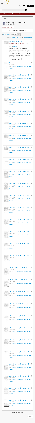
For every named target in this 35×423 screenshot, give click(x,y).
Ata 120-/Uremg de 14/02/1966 (19, 256)
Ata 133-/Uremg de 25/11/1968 (19, 99)
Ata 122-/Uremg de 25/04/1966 (19, 231)
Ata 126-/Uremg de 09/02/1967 (19, 183)
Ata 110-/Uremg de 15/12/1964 (19, 400)
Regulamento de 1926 (16, 41)
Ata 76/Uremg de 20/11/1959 (18, 280)
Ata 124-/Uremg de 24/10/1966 (19, 207)
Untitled (15, 46)
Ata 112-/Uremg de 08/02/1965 (19, 376)
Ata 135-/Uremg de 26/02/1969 (19, 75)
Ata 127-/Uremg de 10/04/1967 (19, 171)
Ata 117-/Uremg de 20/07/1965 (19, 316)
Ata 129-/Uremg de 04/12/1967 (19, 147)
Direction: (9, 37)
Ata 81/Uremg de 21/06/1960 (18, 268)
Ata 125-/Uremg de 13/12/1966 (19, 195)
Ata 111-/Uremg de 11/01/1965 (19, 388)
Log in (30, 5)
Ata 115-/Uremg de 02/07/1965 (19, 340)
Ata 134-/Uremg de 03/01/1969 (19, 87)
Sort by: (22, 37)
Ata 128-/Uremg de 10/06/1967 (19, 159)
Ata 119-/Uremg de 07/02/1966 (19, 292)
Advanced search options (17, 30)
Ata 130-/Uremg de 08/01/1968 (19, 135)
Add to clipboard (31, 41)
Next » (30, 416)
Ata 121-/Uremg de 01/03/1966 (19, 244)
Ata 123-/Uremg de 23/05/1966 (19, 219)
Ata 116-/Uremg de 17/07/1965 (19, 328)
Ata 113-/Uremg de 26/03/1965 (19, 364)
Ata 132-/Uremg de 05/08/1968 (19, 111)
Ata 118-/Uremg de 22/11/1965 (19, 304)
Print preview (6, 34)
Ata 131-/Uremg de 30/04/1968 (19, 123)
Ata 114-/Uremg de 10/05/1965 (19, 352)
